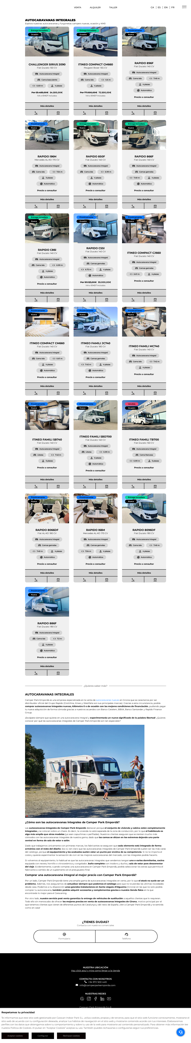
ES (159, 7)
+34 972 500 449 (97, 982)
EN (166, 7)
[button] (39, 30)
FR (172, 7)
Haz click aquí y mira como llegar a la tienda (95, 970)
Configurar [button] (43, 1036)
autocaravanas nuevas (107, 700)
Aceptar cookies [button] (15, 1036)
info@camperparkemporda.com (97, 985)
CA (152, 7)
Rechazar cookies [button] (71, 1036)
